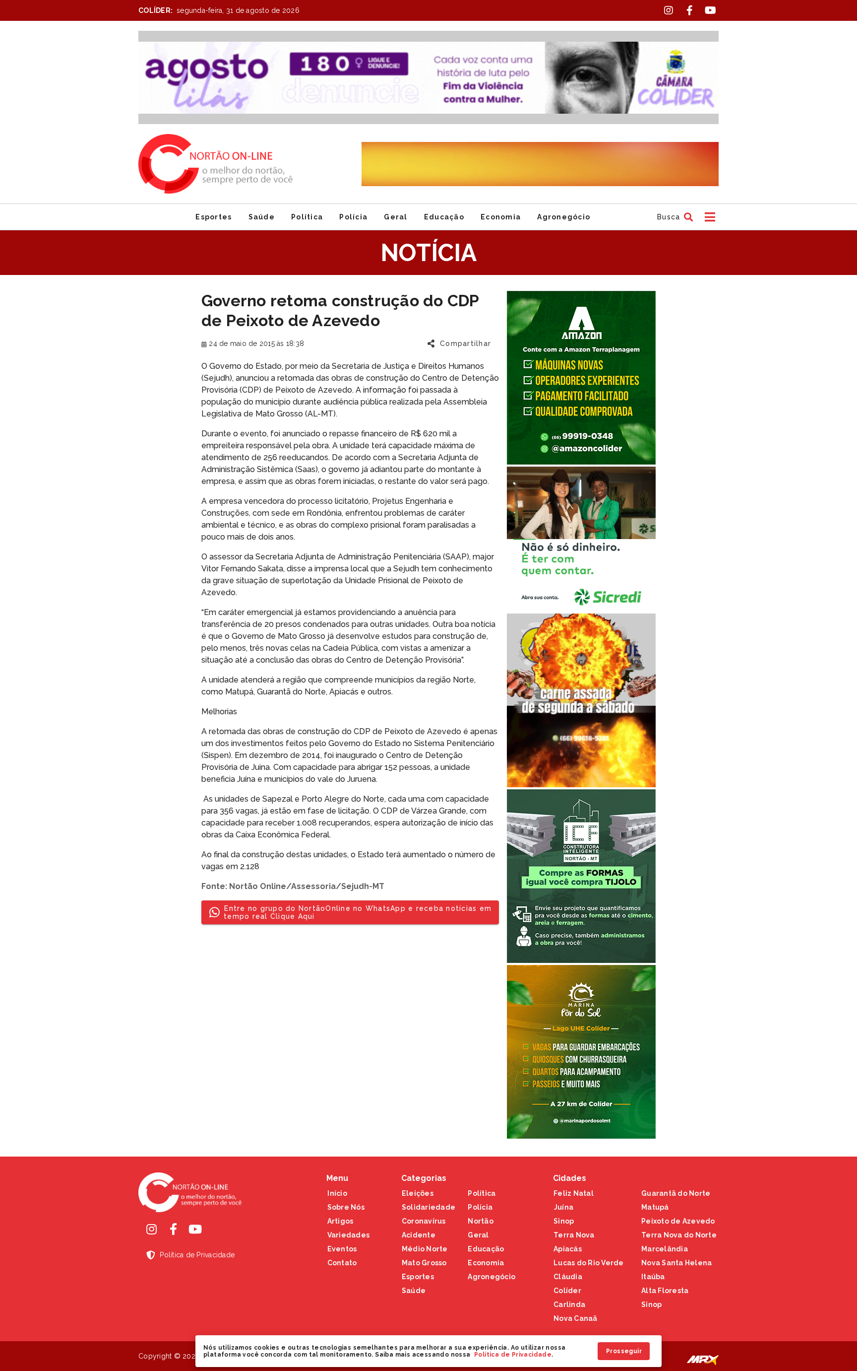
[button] (674, 217)
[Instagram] (151, 1229)
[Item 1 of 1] (428, 77)
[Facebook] (173, 1229)
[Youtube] (195, 1229)
